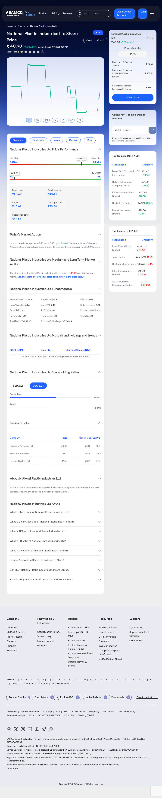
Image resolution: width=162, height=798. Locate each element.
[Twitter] (16, 730)
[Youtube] (36, 730)
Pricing (55, 13)
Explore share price (79, 627)
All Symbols (28, 684)
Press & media (14, 636)
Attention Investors (16, 715)
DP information (107, 636)
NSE (58, 712)
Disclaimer (12, 712)
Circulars (104, 641)
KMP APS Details (16, 632)
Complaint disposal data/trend (109, 652)
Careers (11, 641)
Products (44, 13)
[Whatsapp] (51, 730)
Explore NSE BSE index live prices (80, 655)
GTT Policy (108, 712)
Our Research (30, 13)
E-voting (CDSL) (86, 715)
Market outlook (45, 640)
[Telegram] (43, 730)
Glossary (42, 645)
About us (12, 627)
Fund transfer (106, 632)
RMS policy (94, 712)
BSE (98, 32)
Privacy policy (78, 712)
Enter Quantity (132, 48)
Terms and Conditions (125, 141)
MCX (31, 715)
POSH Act (69, 715)
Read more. (13, 768)
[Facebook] (9, 730)
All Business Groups (61, 684)
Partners (67, 13)
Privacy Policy (145, 138)
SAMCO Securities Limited (19, 739)
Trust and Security (126, 712)
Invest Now (132, 97)
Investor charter (108, 645)
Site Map (47, 712)
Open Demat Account (124, 13)
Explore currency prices (77, 663)
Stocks (21, 26)
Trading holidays (108, 627)
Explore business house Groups (77, 647)
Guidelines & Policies (110, 658)
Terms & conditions (30, 712)
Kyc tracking (136, 627)
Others (15, 684)
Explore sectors (76, 640)
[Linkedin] (30, 730)
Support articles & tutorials (139, 634)
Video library (44, 636)
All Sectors (43, 684)
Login (143, 11)
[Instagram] (23, 730)
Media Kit (12, 650)
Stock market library (48, 631)
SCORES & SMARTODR (49, 715)
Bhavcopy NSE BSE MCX (78, 634)
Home (10, 26)
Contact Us (135, 640)
